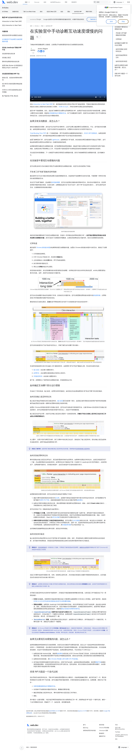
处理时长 (36, 373)
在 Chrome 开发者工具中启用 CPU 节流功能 (63, 659)
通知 (68, 11)
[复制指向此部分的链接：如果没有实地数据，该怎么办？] (61, 121)
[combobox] (102, 2)
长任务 (57, 498)
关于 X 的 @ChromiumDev (120, 728)
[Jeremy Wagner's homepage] (44, 51)
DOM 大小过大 (63, 107)
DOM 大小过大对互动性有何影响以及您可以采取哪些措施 (52, 601)
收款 (62, 11)
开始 (123, 21)
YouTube (117, 732)
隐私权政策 (34, 747)
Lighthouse (55, 140)
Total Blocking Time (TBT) (38, 133)
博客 (66, 2)
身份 (41, 11)
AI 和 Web (5, 11)
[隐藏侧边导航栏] (21, 748)
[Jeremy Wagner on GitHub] (39, 51)
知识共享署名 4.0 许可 (54, 711)
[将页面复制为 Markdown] (37, 36)
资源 (26, 2)
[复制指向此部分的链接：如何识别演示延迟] (46, 534)
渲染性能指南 (42, 547)
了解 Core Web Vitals (29, 11)
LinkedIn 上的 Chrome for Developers (121, 735)
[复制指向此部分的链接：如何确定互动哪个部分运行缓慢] (61, 386)
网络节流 (98, 662)
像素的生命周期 (84, 547)
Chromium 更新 (103, 730)
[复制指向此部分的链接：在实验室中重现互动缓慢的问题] (61, 161)
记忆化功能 (55, 517)
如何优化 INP (78, 11)
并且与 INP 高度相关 (90, 133)
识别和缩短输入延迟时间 (83, 449)
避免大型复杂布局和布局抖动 (70, 609)
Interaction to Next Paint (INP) (43, 104)
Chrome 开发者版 (104, 727)
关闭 (111, 21)
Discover (36, 2)
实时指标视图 (55, 182)
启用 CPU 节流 (44, 500)
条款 (27, 747)
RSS (116, 739)
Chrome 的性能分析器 (43, 247)
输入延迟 (36, 370)
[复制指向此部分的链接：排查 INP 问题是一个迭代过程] (59, 672)
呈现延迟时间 (38, 376)
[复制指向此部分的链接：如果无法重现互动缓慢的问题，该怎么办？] (72, 639)
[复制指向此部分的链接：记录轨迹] (38, 243)
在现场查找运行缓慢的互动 (57, 113)
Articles (5, 8)
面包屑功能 (96, 295)
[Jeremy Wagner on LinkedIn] (41, 51)
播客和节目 (102, 736)
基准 (45, 2)
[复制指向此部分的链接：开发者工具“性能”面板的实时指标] (58, 172)
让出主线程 (76, 520)
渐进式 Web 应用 (51, 11)
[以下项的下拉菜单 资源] (29, 2)
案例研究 (74, 2)
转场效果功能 (66, 525)
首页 (31, 26)
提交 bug (85, 727)
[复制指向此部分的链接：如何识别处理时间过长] (49, 456)
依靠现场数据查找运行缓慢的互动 (44, 686)
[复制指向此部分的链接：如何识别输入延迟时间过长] (53, 397)
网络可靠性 (89, 11)
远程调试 (80, 500)
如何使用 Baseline (55, 2)
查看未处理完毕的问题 (89, 730)
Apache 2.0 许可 (82, 711)
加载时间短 (15, 11)
